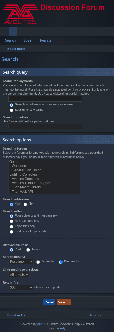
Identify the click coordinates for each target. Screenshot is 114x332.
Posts (18, 249)
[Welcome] (44, 166)
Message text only (27, 220)
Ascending (48, 261)
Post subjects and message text (36, 215)
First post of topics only (30, 231)
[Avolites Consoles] (44, 179)
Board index (16, 48)
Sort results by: (14, 256)
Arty (63, 328)
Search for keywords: (18, 81)
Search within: (13, 211)
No (30, 203)
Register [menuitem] (111, 32)
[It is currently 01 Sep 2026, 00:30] (108, 48)
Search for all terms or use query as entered (44, 104)
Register (46, 40)
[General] (44, 162)
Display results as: (16, 244)
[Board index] (57, 13)
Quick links (5, 32)
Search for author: (16, 117)
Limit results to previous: (21, 269)
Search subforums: (17, 199)
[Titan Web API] (44, 192)
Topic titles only (24, 226)
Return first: (11, 282)
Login (28, 40)
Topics (35, 249)
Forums (14, 32)
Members (22, 32)
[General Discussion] (44, 170)
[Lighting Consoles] (44, 175)
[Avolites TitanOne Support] (44, 183)
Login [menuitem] (102, 32)
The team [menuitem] (94, 315)
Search (10, 40)
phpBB (41, 324)
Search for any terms (28, 109)
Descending (71, 261)
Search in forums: (16, 148)
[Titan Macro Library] (44, 187)
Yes (17, 203)
